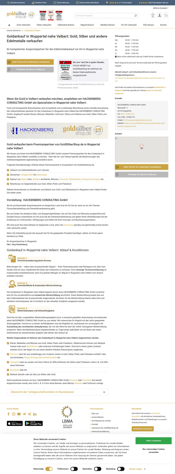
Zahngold (85, 179)
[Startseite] (9, 25)
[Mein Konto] (159, 15)
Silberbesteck (75, 179)
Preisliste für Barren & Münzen (31, 69)
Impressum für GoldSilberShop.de (105, 428)
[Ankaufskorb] (166, 15)
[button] (142, 146)
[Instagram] (13, 414)
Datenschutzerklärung (100, 431)
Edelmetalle (41, 175)
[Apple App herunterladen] (15, 423)
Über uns (95, 414)
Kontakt (95, 424)
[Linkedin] (34, 414)
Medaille (78, 383)
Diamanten (68, 225)
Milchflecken (32, 346)
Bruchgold (95, 179)
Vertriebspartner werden (101, 421)
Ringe (26, 357)
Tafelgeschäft (26, 175)
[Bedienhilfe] (152, 15)
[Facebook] (8, 414)
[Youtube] (19, 414)
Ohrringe (34, 357)
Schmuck (63, 179)
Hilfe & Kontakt (160, 8)
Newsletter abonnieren (142, 429)
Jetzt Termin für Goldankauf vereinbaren (31, 62)
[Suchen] (135, 15)
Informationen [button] (96, 409)
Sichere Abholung (63, 3)
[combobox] (103, 15)
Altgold (24, 179)
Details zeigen (135, 469)
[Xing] (29, 414)
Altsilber (36, 179)
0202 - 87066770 (127, 114)
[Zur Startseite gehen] (20, 15)
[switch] (74, 469)
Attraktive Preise (40, 3)
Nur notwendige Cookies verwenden (154, 450)
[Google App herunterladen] (34, 423)
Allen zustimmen (153, 441)
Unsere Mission (98, 417)
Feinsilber (86, 380)
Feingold (73, 380)
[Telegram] (24, 414)
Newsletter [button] (137, 409)
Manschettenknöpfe (48, 357)
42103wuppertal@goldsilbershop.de (137, 120)
